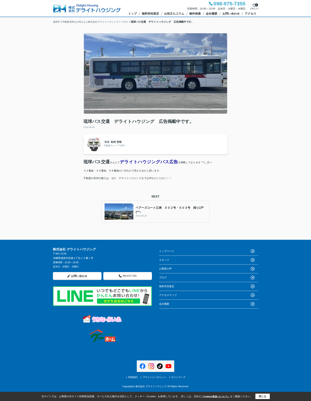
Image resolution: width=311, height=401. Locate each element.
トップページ (166, 251)
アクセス (250, 13)
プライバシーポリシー (154, 377)
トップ (132, 13)
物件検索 (195, 13)
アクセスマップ (168, 295)
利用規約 (133, 377)
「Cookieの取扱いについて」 (215, 396)
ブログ (163, 277)
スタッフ (164, 259)
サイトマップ (178, 377)
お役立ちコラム (174, 13)
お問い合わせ (231, 13)
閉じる (262, 396)
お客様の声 (165, 268)
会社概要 (211, 13)
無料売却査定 (150, 13)
